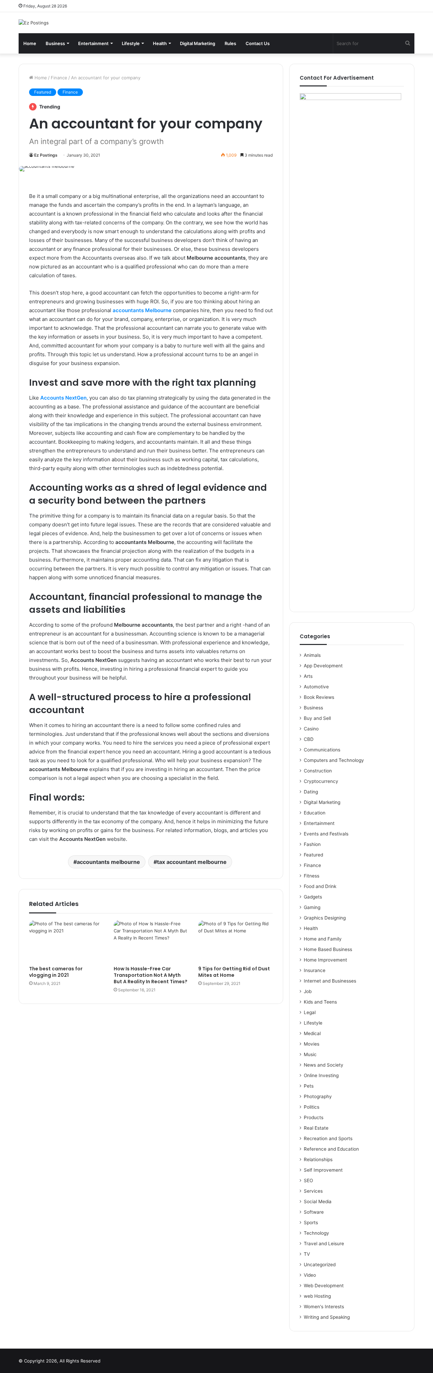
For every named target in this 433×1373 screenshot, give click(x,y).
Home (29, 43)
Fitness (311, 876)
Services (313, 1191)
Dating (311, 791)
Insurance (314, 970)
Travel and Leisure (324, 1243)
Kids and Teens (320, 1002)
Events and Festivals (326, 833)
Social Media (318, 1201)
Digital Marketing (197, 43)
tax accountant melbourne (192, 862)
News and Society (323, 1065)
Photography (318, 1096)
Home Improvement (325, 960)
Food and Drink (320, 886)
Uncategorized (320, 1264)
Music (310, 1054)
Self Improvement (323, 1170)
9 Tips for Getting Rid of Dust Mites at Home (234, 971)
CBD (309, 739)
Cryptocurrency (321, 781)
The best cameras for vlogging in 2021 (56, 971)
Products (313, 1117)
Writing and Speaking (327, 1317)
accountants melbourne (108, 862)
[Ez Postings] (34, 22)
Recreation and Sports (328, 1138)
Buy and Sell (317, 718)
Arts (308, 676)
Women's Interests (324, 1306)
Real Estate (316, 1128)
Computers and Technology (334, 760)
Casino (311, 728)
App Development (323, 665)
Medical (312, 1033)
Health (160, 43)
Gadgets (313, 897)
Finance (59, 77)
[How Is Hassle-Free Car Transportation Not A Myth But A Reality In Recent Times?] (151, 941)
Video (310, 1275)
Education (314, 812)
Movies (311, 1044)
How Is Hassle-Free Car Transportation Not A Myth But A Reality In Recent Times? (150, 975)
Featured (42, 92)
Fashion (312, 844)
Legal (310, 1012)
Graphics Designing (325, 918)
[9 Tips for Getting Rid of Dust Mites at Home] (235, 941)
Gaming (312, 907)
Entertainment (93, 43)
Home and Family (323, 939)
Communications (322, 749)
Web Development (324, 1285)
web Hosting (317, 1296)
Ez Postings (46, 155)
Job (308, 991)
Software (314, 1212)
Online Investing (321, 1075)
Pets (309, 1086)
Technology (316, 1233)
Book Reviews (319, 697)
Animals (312, 655)
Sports (311, 1222)
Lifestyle (131, 43)
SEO (308, 1180)
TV (307, 1254)
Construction (318, 770)
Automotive (316, 686)
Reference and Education (331, 1149)
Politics (311, 1107)
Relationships (318, 1159)
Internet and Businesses (330, 981)
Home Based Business (328, 949)
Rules (230, 43)
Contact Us (258, 43)
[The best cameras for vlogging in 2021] (66, 941)
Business (55, 43)
